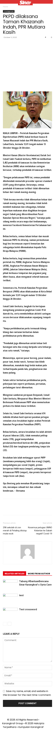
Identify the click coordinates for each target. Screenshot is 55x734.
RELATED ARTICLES (14, 573)
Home (5, 6)
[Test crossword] (10, 613)
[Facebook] (6, 44)
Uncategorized (9, 11)
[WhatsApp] (26, 44)
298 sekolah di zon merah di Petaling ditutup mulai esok (15, 530)
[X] (13, 44)
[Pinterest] (19, 44)
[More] (33, 44)
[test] (10, 599)
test (21, 595)
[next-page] (9, 624)
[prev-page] (5, 624)
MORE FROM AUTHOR (39, 573)
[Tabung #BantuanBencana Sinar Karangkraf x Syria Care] (10, 585)
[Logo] (25, 3)
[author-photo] (28, 558)
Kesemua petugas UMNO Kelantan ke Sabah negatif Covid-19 (40, 530)
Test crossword (28, 609)
